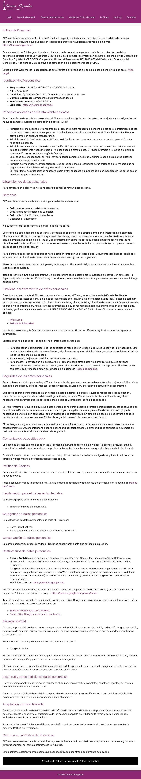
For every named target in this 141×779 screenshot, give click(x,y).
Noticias (118, 17)
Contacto (131, 17)
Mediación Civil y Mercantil (82, 17)
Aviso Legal (16, 319)
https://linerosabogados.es (17, 45)
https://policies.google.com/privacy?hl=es (74, 593)
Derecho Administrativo (52, 17)
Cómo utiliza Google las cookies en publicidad (35, 614)
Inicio (9, 17)
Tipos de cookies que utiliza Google (29, 610)
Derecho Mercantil (26, 17)
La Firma (104, 17)
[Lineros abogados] (18, 6)
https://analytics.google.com (48, 582)
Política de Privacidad (22, 323)
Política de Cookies (86, 369)
